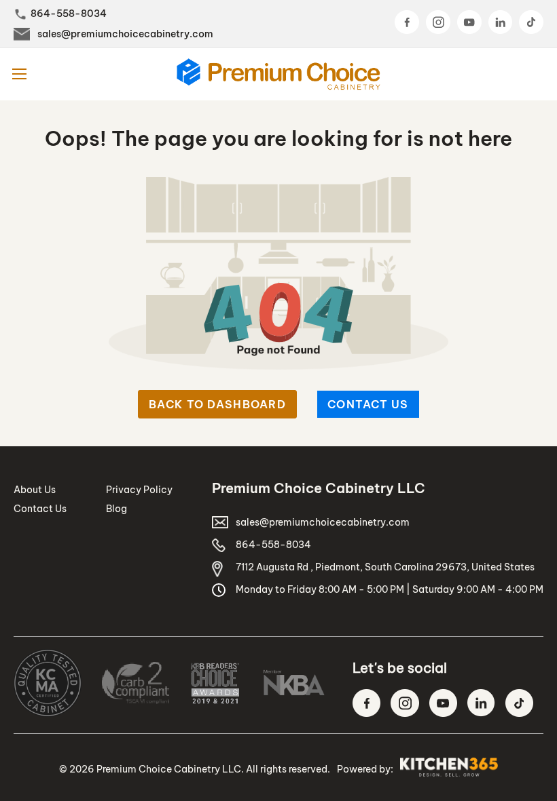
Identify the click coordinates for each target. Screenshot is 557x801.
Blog (116, 509)
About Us (35, 490)
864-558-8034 (69, 13)
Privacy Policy (139, 490)
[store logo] (278, 74)
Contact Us (368, 404)
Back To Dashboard (217, 404)
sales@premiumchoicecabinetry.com (125, 34)
